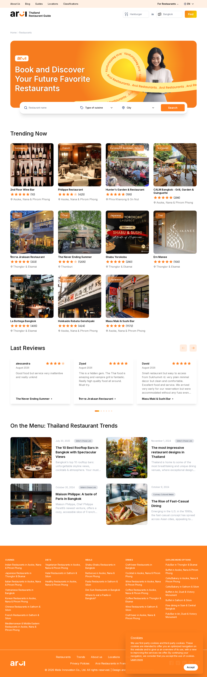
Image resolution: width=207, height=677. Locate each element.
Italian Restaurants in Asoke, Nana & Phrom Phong (23, 583)
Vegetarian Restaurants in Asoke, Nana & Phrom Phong (63, 566)
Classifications (70, 3)
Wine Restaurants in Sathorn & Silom (141, 608)
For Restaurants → (168, 3)
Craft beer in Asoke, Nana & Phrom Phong (140, 617)
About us (96, 657)
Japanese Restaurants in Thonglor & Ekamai (18, 575)
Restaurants (63, 657)
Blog (27, 3)
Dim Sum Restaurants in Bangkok (102, 589)
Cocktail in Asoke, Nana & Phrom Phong (142, 575)
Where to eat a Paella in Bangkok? (98, 597)
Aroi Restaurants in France (111, 663)
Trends (80, 657)
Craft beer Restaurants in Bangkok (138, 566)
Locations (53, 3)
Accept (191, 667)
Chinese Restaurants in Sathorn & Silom (22, 608)
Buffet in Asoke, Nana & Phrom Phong (182, 571)
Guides (39, 3)
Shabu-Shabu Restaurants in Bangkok (100, 566)
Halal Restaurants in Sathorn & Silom (61, 575)
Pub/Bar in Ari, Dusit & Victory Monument (181, 615)
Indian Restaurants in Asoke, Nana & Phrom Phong (23, 566)
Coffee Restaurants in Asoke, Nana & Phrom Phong (141, 591)
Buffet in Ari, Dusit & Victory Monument (180, 593)
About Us (15, 3)
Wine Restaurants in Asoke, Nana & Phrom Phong (143, 583)
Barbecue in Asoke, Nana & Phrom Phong (100, 575)
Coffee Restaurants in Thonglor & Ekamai (143, 600)
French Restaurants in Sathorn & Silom (22, 617)
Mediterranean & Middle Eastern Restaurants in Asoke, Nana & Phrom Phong (22, 626)
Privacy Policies (79, 663)
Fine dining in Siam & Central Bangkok (181, 607)
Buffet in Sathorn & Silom (179, 600)
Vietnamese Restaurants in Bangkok (19, 591)
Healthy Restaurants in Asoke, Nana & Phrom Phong (61, 583)
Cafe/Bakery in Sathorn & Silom (182, 586)
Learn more (137, 659)
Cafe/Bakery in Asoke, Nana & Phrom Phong (182, 580)
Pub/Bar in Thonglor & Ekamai (181, 564)
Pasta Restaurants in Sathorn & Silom (101, 583)
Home (13, 32)
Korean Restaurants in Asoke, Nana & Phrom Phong (20, 600)
